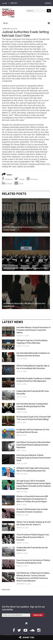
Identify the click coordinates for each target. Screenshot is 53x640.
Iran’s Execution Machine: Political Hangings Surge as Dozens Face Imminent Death (33, 457)
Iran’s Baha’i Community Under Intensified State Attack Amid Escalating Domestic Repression (33, 444)
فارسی (4, 3)
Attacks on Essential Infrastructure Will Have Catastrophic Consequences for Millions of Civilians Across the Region (32, 499)
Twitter (22, 179)
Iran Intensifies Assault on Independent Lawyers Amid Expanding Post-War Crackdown (32, 406)
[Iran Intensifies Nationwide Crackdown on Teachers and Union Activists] (26, 292)
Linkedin (9, 184)
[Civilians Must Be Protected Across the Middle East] (8, 552)
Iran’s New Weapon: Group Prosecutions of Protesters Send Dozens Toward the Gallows (33, 330)
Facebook (9, 179)
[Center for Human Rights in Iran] (8, 12)
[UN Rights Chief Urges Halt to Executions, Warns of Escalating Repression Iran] (8, 472)
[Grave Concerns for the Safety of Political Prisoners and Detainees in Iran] (8, 564)
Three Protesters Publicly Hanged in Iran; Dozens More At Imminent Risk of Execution (32, 537)
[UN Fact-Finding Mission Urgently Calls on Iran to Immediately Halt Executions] (8, 370)
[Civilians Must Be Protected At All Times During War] (8, 395)
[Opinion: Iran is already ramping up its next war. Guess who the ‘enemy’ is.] (8, 526)
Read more (6, 590)
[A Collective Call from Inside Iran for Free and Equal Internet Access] (8, 434)
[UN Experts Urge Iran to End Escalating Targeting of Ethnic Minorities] (26, 253)
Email (21, 184)
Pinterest (34, 179)
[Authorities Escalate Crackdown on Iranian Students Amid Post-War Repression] (8, 382)
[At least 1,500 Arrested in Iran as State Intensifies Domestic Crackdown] (8, 513)
